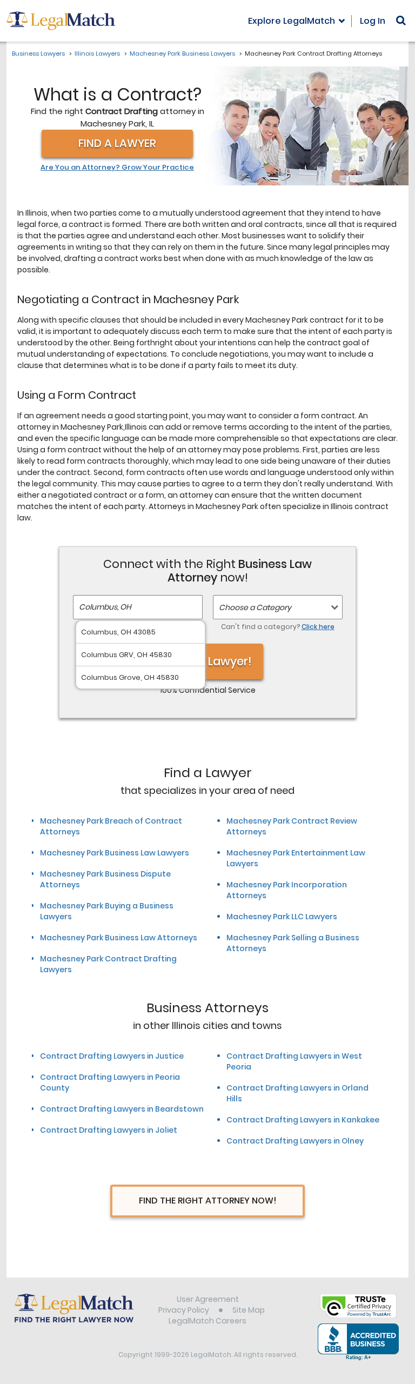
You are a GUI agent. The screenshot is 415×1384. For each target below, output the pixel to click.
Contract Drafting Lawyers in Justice (112, 1056)
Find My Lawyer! (207, 661)
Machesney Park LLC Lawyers (281, 916)
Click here (318, 626)
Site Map (248, 1310)
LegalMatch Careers (207, 1320)
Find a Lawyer (117, 143)
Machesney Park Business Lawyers (182, 53)
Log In (372, 21)
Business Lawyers (38, 53)
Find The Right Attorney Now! (208, 1200)
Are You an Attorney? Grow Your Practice (117, 167)
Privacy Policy (183, 1310)
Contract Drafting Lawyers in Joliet (108, 1130)
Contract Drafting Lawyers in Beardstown (122, 1109)
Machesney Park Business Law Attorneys (118, 937)
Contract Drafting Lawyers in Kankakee (302, 1119)
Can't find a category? (277, 626)
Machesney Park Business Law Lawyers (114, 852)
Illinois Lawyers (97, 53)
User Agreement (208, 1299)
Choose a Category (255, 607)
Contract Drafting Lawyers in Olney (295, 1140)
